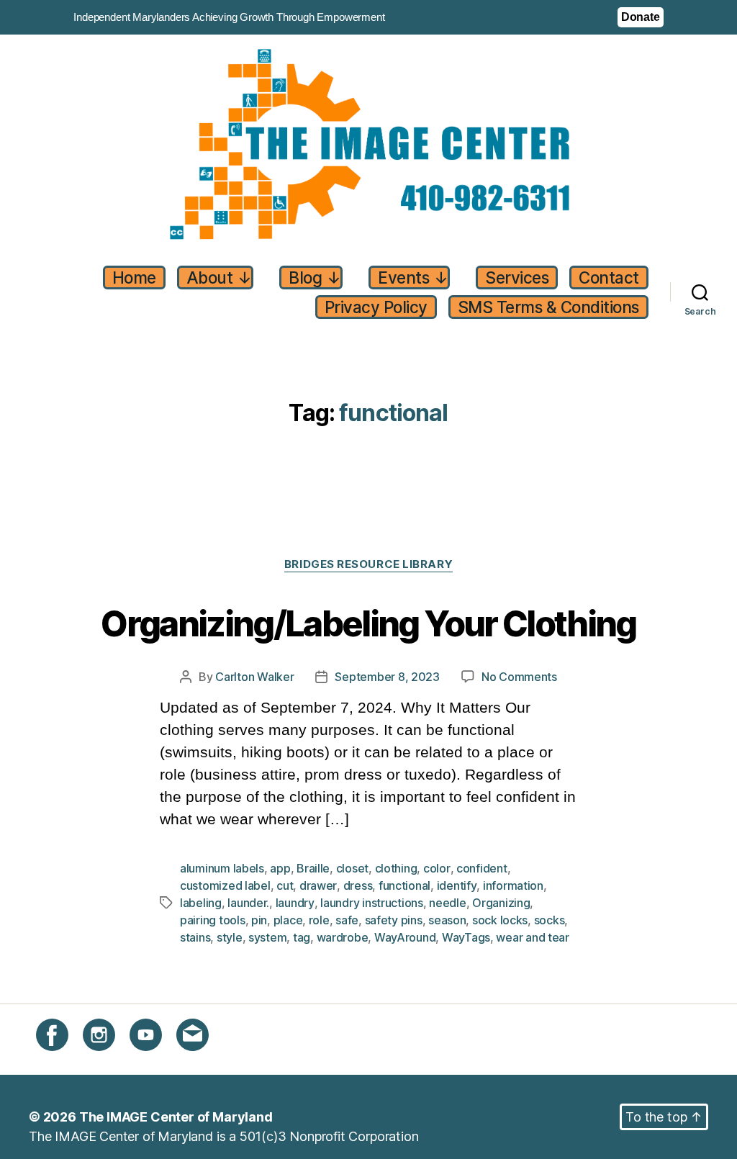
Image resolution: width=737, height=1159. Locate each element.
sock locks (500, 920)
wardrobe (342, 937)
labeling (201, 903)
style (230, 937)
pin (259, 920)
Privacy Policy (376, 307)
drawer (318, 885)
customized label (225, 885)
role (319, 920)
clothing (396, 868)
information (513, 885)
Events (413, 277)
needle (447, 903)
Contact (609, 277)
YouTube (155, 1059)
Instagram (112, 1059)
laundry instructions (371, 903)
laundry (295, 903)
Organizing (501, 903)
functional (404, 885)
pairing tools (212, 920)
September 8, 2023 (387, 676)
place (288, 920)
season (447, 920)
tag (301, 937)
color (437, 868)
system (267, 937)
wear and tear (532, 937)
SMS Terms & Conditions (548, 307)
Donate (640, 17)
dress (358, 885)
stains (195, 937)
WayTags (466, 937)
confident (481, 868)
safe (346, 920)
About (219, 277)
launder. (248, 903)
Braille (313, 868)
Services (516, 277)
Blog (314, 277)
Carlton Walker (254, 676)
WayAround (405, 937)
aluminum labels (222, 868)
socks (549, 920)
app (280, 868)
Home (134, 277)
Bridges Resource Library (368, 564)
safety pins (393, 920)
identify (457, 885)
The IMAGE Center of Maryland (176, 1116)
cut (284, 885)
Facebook (66, 1059)
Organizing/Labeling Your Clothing (368, 624)
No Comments (519, 677)
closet (352, 868)
